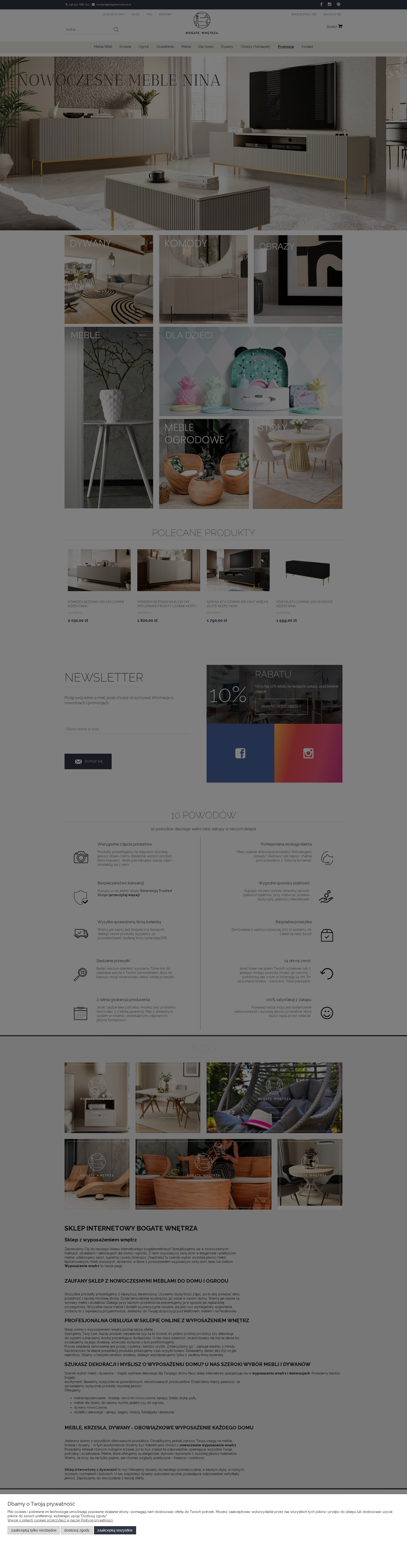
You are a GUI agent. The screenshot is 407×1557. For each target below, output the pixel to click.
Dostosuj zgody (77, 1530)
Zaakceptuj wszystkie (115, 1530)
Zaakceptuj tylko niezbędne (34, 1530)
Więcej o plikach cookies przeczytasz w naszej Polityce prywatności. (60, 1520)
